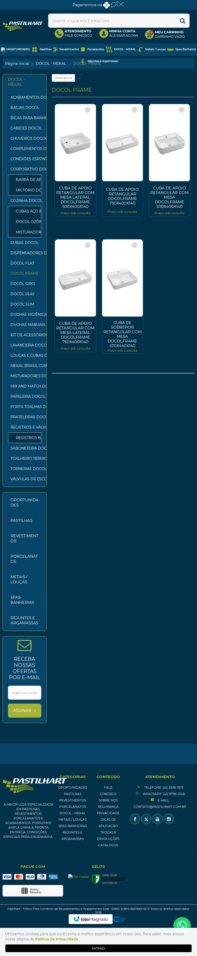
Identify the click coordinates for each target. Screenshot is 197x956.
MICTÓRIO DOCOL (26, 190)
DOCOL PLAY (23, 294)
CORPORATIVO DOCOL (22, 169)
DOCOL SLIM (22, 304)
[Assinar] (24, 711)
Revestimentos (72, 800)
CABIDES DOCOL (26, 128)
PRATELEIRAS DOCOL (26, 417)
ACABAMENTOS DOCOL (26, 97)
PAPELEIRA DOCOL (26, 396)
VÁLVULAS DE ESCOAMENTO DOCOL (26, 479)
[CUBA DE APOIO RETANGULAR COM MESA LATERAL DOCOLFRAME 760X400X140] (75, 295)
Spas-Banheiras (72, 826)
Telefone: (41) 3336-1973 (163, 787)
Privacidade (108, 813)
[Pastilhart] (23, 26)
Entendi (98, 948)
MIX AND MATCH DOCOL (26, 386)
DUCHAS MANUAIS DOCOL (26, 324)
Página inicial (17, 63)
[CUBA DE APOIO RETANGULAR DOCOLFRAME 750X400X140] (122, 160)
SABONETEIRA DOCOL (26, 448)
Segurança (108, 807)
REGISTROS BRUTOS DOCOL (26, 437)
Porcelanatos (72, 807)
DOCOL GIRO (23, 283)
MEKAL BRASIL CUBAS (26, 365)
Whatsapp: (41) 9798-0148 (163, 794)
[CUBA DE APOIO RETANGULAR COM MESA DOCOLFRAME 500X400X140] (169, 160)
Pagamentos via (87, 5)
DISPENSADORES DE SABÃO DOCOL (26, 253)
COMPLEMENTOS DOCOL (26, 148)
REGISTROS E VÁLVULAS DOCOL (22, 427)
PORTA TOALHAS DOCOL (26, 406)
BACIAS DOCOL (25, 107)
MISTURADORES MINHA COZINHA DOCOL (26, 232)
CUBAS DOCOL (24, 242)
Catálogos (108, 845)
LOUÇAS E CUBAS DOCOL (26, 355)
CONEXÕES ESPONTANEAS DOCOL (26, 159)
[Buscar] (182, 21)
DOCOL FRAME (24, 273)
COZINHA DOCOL (22, 200)
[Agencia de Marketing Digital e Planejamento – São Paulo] (119, 919)
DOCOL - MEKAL (51, 63)
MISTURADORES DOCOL (26, 376)
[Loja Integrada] (91, 919)
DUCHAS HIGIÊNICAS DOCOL (26, 314)
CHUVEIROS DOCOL (26, 138)
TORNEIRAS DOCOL (26, 468)
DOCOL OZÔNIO (26, 221)
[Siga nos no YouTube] (157, 819)
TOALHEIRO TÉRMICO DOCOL (26, 458)
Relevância (63, 78)
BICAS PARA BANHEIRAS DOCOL (26, 118)
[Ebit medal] (78, 876)
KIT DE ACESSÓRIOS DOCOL (26, 335)
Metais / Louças (72, 819)
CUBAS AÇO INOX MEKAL (26, 211)
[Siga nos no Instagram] (169, 819)
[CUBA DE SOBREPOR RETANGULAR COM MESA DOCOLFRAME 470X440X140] (122, 296)
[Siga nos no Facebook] (135, 819)
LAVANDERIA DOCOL (26, 345)
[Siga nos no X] (146, 819)
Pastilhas (72, 794)
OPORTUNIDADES (72, 787)
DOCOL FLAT (22, 263)
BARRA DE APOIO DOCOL (26, 179)
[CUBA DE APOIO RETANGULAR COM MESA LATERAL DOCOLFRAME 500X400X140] (75, 160)
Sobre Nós (108, 800)
